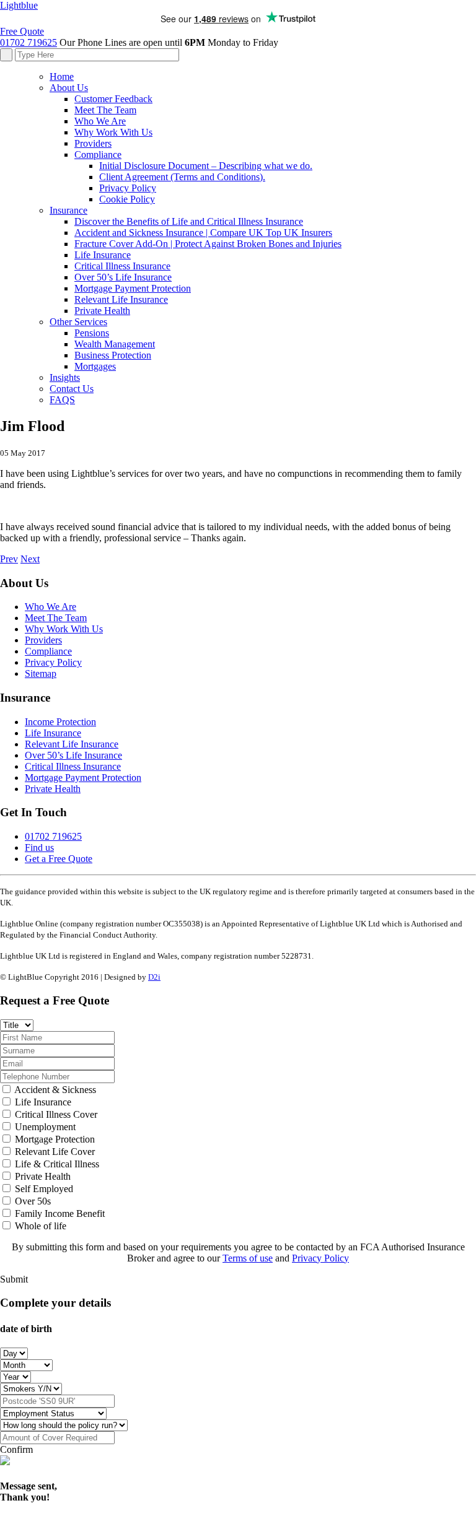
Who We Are (100, 121)
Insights (65, 377)
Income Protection (60, 722)
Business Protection (112, 355)
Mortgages (95, 366)
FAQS (62, 399)
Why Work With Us (113, 132)
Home (62, 76)
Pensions (91, 333)
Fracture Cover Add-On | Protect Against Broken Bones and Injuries (208, 243)
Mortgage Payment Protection (132, 288)
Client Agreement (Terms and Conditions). (182, 177)
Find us (39, 847)
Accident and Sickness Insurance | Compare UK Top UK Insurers (203, 232)
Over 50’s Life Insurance (123, 277)
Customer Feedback (113, 99)
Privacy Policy (127, 188)
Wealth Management (114, 344)
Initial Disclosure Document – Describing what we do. (205, 165)
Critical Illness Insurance (122, 266)
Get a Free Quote (58, 858)
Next (30, 559)
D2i (154, 977)
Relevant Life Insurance (121, 299)
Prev (9, 559)
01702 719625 (28, 42)
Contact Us (72, 388)
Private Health (102, 310)
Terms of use (248, 1258)
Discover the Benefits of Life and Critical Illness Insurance (188, 221)
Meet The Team (105, 110)
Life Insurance (102, 255)
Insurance (68, 210)
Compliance (97, 154)
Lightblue (19, 5)
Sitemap (40, 673)
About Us (69, 87)
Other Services (78, 321)
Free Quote (22, 31)
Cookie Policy (127, 199)
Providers (93, 143)
